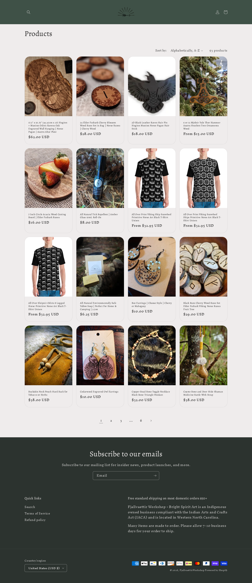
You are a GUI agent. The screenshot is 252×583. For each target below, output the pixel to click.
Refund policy (35, 520)
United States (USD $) (44, 568)
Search (30, 507)
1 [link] (101, 420)
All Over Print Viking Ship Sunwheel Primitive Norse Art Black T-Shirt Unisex (151, 217)
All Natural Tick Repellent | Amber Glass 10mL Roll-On (99, 216)
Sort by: (161, 50)
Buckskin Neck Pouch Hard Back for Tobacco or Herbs (48, 393)
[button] (29, 12)
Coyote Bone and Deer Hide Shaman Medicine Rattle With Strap (203, 393)
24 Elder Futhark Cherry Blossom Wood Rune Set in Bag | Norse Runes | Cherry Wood (100, 125)
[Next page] (151, 421)
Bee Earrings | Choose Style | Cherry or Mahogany (152, 305)
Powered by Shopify (216, 570)
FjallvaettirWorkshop (192, 570)
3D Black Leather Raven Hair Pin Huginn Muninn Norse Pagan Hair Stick (150, 125)
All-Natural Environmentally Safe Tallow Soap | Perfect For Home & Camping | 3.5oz (98, 306)
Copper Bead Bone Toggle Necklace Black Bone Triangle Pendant (151, 393)
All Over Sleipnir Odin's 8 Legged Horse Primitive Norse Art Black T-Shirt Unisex (47, 306)
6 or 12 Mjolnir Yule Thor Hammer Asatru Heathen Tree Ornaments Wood (201, 125)
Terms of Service (37, 513)
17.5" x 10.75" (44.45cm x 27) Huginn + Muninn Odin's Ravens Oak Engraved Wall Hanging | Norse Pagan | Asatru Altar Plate (47, 127)
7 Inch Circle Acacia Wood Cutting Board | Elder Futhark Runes (47, 216)
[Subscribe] (155, 475)
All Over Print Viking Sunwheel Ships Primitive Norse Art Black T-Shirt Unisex (202, 217)
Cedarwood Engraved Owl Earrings (99, 391)
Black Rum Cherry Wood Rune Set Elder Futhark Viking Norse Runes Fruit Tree (201, 306)
